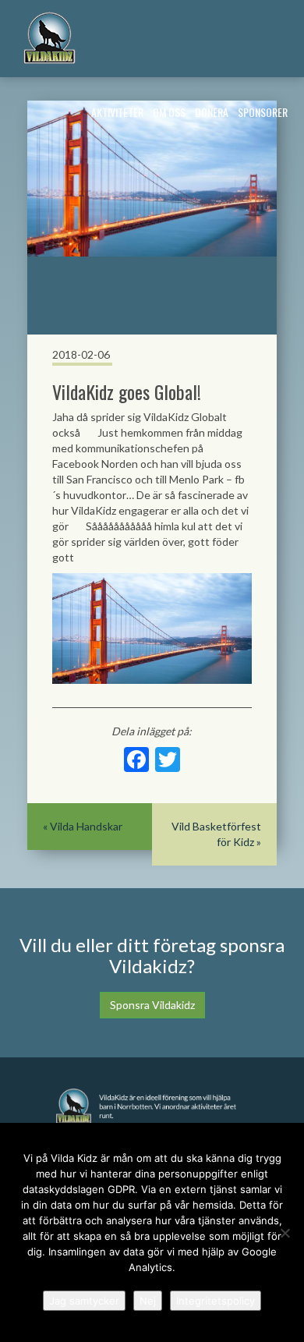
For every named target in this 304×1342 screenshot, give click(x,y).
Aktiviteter (117, 112)
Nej (148, 1300)
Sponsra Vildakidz (152, 1004)
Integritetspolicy (215, 1300)
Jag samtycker (84, 1300)
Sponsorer (263, 112)
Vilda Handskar (86, 826)
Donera (211, 112)
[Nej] (284, 1233)
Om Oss (169, 112)
